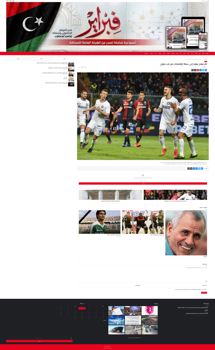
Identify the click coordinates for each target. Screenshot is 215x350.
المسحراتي (65, 78)
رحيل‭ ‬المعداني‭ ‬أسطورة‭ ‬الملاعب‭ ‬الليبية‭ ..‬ (113, 235)
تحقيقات (168, 53)
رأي (180, 53)
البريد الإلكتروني (204, 285)
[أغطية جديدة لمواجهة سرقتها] (150, 329)
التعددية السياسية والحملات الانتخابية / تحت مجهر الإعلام (57, 68)
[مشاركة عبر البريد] (195, 70)
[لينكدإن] (200, 70)
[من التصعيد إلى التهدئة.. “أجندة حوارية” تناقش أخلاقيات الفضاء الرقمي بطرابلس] (133, 310)
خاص (199, 53)
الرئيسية (206, 53)
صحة (155, 53)
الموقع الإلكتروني (137, 285)
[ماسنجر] (194, 168)
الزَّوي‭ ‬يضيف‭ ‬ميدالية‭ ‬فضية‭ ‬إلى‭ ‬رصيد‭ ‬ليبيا (157, 235)
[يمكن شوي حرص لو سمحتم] (133, 329)
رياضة (188, 53)
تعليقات (18, 58)
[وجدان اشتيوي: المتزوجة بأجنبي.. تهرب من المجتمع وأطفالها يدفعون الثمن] (71, 74)
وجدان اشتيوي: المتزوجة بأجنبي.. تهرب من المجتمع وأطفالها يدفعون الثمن (54, 73)
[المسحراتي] (71, 79)
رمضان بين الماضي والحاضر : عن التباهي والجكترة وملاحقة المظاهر (56, 83)
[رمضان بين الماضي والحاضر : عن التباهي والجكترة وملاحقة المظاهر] (71, 84)
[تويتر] (203, 70)
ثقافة (184, 53)
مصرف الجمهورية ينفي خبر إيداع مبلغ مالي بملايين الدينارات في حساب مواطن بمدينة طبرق (52, 63)
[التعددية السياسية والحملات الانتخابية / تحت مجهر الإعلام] (71, 69)
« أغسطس (105, 320)
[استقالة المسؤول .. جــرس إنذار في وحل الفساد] (116, 310)
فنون (177, 53)
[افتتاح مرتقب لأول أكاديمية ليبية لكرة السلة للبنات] (150, 310)
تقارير (164, 53)
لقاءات (160, 53)
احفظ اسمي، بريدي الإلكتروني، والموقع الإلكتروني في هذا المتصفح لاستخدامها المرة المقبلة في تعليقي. (190, 289)
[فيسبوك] (206, 70)
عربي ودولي (146, 53)
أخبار (203, 53)
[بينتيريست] (198, 70)
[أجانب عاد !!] (150, 320)
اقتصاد (196, 53)
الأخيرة (41, 58)
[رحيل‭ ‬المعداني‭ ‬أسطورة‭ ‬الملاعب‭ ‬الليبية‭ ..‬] (99, 222)
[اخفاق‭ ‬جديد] (186, 232)
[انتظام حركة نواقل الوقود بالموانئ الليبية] (116, 329)
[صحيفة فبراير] (107, 27)
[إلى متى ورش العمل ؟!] (116, 320)
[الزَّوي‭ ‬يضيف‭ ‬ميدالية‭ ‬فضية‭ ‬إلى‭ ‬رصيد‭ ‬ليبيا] (143, 222)
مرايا (192, 53)
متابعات (173, 53)
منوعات (151, 53)
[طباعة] (192, 70)
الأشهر (64, 58)
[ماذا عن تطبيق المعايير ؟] (133, 320)
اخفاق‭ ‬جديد (205, 256)
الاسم (206, 281)
